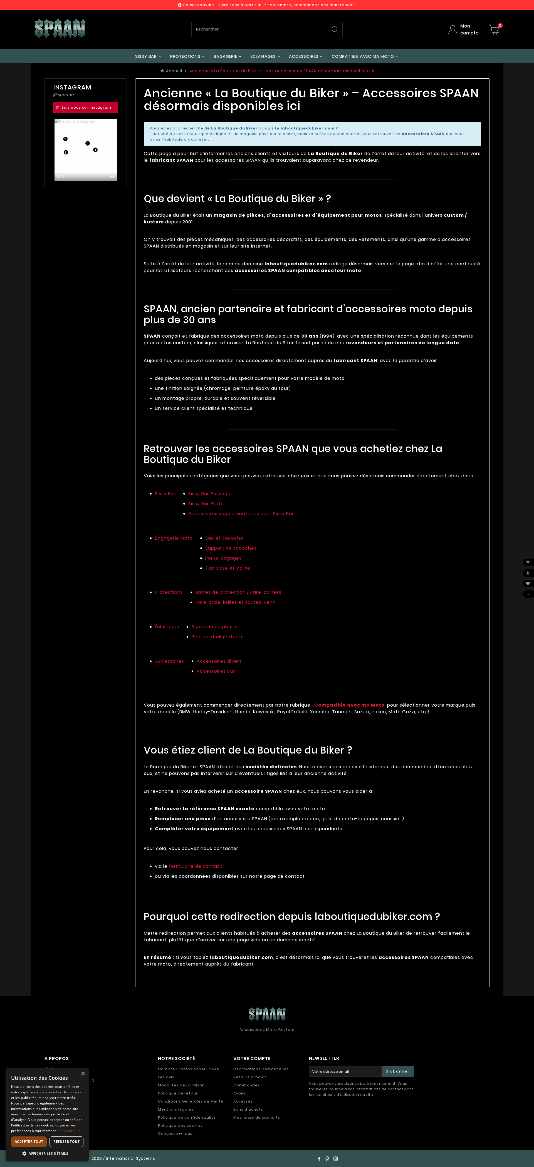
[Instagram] (335, 1158)
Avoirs (239, 1093)
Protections (169, 592)
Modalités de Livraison (181, 1085)
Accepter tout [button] (29, 1141)
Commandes (246, 1085)
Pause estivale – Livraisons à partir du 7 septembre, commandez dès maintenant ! (270, 5)
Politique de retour (178, 1093)
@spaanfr (64, 95)
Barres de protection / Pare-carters (238, 592)
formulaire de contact (195, 866)
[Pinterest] (327, 1158)
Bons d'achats (248, 1109)
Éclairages (167, 627)
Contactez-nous (175, 1133)
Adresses (243, 1101)
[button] (47, 1153)
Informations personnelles (261, 1069)
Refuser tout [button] (66, 1141)
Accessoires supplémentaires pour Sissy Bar (241, 513)
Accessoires (169, 661)
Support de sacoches (231, 548)
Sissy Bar (165, 493)
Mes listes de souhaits (256, 1117)
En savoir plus (69, 1130)
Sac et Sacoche (224, 538)
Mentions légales (176, 1109)
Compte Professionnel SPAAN (189, 1069)
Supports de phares (215, 627)
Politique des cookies (180, 1125)
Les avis (166, 1077)
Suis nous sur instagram (86, 107)
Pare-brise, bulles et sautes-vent (235, 602)
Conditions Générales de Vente (191, 1101)
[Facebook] (319, 1158)
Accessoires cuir (216, 671)
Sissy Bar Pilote (206, 503)
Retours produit (249, 1077)
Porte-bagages (223, 558)
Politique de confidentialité (187, 1117)
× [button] (83, 1074)
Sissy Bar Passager (210, 493)
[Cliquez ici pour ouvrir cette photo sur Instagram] (112, 176)
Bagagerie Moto (174, 538)
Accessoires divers (219, 661)
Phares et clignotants (218, 637)
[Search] (335, 29)
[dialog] (47, 1114)
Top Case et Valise (227, 568)
